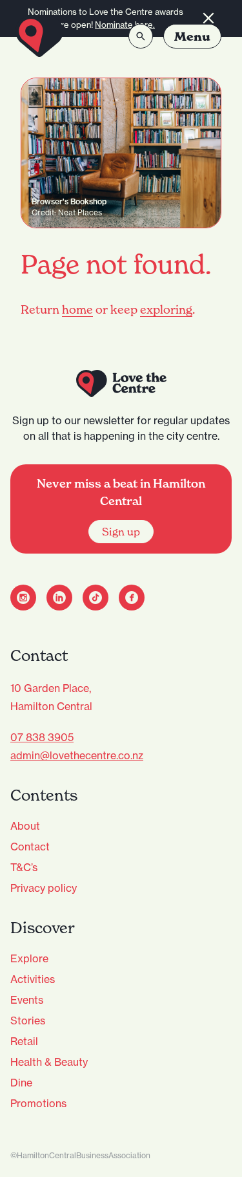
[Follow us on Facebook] (132, 597)
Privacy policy (43, 888)
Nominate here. (125, 24)
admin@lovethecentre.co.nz (76, 755)
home (77, 309)
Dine (21, 1082)
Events (26, 1000)
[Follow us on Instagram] (23, 597)
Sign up (121, 531)
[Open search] (140, 36)
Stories (27, 1020)
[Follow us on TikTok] (95, 597)
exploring (166, 309)
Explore (29, 958)
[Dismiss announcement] (208, 18)
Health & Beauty (49, 1062)
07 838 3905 (42, 737)
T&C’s (23, 867)
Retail (24, 1041)
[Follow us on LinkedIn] (59, 597)
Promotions (38, 1103)
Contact (30, 846)
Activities (32, 979)
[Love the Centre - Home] (39, 36)
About (25, 826)
